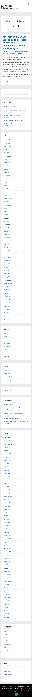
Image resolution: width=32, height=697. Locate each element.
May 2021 (6, 218)
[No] (30, 691)
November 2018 (7, 257)
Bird (5, 333)
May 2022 (6, 201)
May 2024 (6, 169)
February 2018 (7, 277)
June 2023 (6, 188)
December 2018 (7, 254)
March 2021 (6, 221)
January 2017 (7, 296)
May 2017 (6, 290)
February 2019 (7, 250)
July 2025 (6, 149)
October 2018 (7, 260)
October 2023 (7, 182)
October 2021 (7, 208)
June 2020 (6, 228)
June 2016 (6, 309)
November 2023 (7, 179)
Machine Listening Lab (10, 7)
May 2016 (6, 312)
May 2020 (6, 231)
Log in (5, 370)
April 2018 (6, 273)
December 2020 (7, 224)
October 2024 (7, 159)
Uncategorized (7, 356)
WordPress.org (7, 380)
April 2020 (6, 234)
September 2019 (8, 241)
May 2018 (6, 270)
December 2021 (7, 205)
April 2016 (6, 316)
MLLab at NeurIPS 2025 (10, 106)
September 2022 (8, 198)
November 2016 (7, 299)
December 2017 (7, 280)
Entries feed (7, 373)
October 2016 (7, 303)
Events (5, 340)
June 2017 (6, 286)
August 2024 (7, 162)
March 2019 (6, 247)
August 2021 (7, 211)
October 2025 (7, 143)
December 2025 (7, 139)
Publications (18, 53)
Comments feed (8, 376)
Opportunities (7, 346)
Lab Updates (7, 343)
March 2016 (6, 319)
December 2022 (7, 192)
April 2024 (6, 172)
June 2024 (6, 166)
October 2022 (7, 195)
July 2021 (6, 215)
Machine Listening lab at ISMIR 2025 (13, 120)
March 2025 (6, 153)
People (5, 349)
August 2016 (7, 306)
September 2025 (8, 146)
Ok (16, 694)
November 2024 (7, 156)
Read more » (6, 81)
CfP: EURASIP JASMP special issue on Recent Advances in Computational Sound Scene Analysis (15, 43)
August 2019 (7, 244)
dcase (5, 336)
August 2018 (7, 263)
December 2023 (7, 175)
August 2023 (7, 185)
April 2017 (6, 293)
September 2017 (8, 283)
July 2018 (6, 267)
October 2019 (7, 237)
